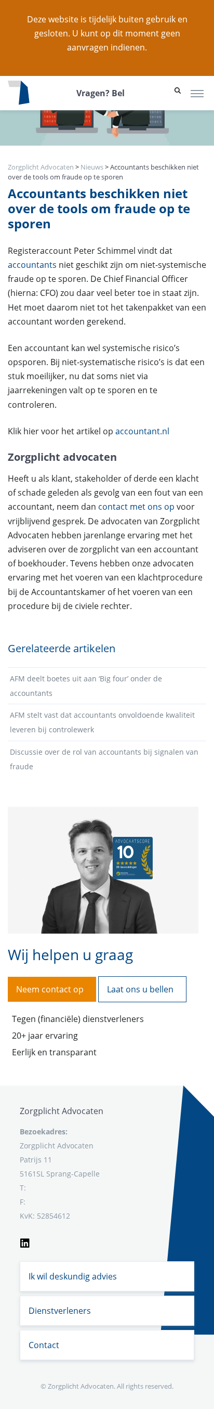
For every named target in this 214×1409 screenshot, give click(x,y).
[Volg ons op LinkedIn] (25, 1241)
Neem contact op (50, 989)
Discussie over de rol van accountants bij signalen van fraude (104, 759)
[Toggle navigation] (197, 93)
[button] (177, 93)
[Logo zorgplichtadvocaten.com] (19, 93)
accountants (32, 264)
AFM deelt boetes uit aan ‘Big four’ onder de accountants (86, 686)
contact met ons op (136, 506)
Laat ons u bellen (140, 989)
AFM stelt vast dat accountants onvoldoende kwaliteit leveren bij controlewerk (102, 722)
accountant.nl (141, 431)
